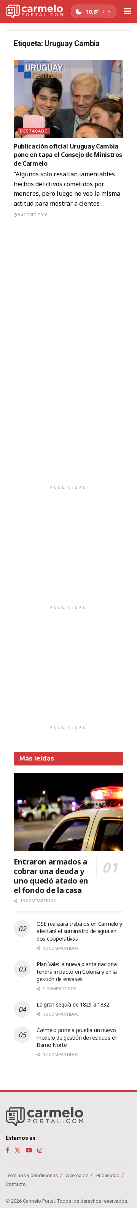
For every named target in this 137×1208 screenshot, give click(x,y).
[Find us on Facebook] (7, 1150)
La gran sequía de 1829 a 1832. (73, 1004)
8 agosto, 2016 (32, 215)
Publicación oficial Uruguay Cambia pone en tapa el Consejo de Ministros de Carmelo (68, 155)
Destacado (34, 131)
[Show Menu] (127, 11)
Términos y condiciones (32, 1175)
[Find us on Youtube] (29, 1150)
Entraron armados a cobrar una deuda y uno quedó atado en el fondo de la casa (51, 875)
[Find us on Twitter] (17, 1150)
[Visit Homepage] (34, 12)
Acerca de (77, 1175)
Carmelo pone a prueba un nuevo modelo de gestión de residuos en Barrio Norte (77, 1037)
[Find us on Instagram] (40, 1150)
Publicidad (107, 1175)
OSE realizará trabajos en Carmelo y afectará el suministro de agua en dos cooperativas (79, 931)
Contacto (16, 1184)
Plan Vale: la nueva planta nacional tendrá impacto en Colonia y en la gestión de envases (77, 971)
